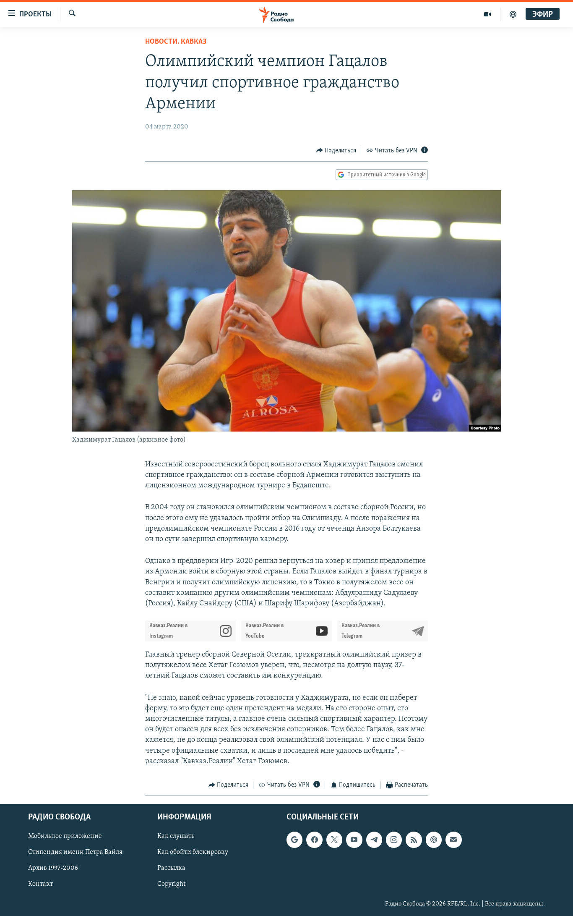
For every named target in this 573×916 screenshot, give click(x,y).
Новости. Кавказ (175, 42)
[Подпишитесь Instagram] (394, 840)
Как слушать (175, 836)
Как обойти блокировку (192, 852)
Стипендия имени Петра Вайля (75, 852)
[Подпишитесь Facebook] (314, 840)
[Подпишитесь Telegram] (374, 840)
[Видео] (487, 14)
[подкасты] (513, 14)
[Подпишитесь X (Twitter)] (334, 840)
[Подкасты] (434, 840)
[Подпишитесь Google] (294, 840)
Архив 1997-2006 (53, 868)
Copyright (171, 884)
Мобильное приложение (65, 836)
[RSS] (414, 840)
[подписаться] (453, 840)
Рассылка (171, 868)
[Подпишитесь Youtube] (354, 840)
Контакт (40, 884)
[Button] (336, 150)
